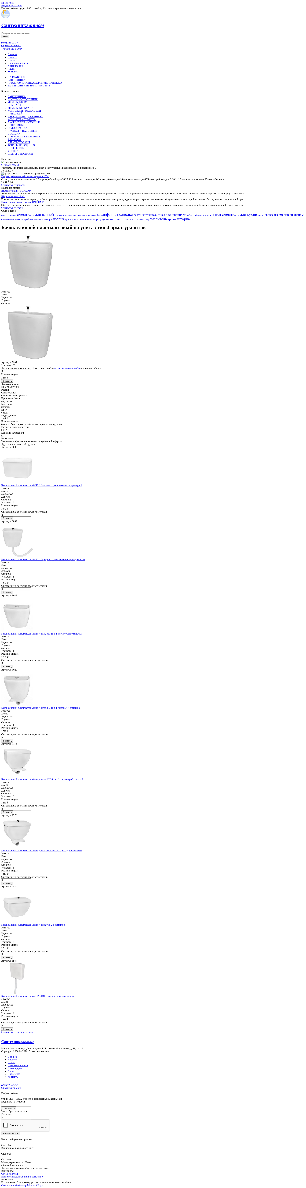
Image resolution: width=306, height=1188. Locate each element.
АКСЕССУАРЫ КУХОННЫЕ (24, 122)
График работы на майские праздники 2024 (25, 176)
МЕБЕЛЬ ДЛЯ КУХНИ (20, 108)
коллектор (204, 215)
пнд (132, 219)
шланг (119, 219)
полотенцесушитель (146, 214)
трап (50, 219)
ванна (67, 215)
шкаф (147, 219)
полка (127, 219)
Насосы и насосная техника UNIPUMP (22, 202)
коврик (59, 219)
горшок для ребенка (23, 219)
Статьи (11, 60)
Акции (11, 68)
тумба (195, 215)
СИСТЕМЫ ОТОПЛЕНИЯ (23, 99)
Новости (12, 57)
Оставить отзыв (9, 1173)
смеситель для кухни (240, 214)
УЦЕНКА (13, 151)
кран (67, 219)
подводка (125, 214)
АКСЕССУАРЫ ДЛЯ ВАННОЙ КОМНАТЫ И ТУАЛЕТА (25, 118)
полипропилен (176, 214)
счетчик (38, 219)
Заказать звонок (10, 1133)
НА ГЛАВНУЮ (16, 77)
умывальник (108, 219)
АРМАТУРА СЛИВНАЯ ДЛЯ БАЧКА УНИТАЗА (35, 82)
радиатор (60, 215)
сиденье (6, 219)
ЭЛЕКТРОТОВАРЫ (19, 142)
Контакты (13, 71)
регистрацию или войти (67, 368)
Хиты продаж (15, 65)
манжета (91, 215)
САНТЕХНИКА (17, 79)
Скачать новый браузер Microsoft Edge (22, 1185)
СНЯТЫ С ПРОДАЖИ (20, 153)
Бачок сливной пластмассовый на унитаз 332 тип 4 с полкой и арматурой (41, 707)
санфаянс (109, 214)
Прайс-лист (14, 1074)
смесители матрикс (9, 215)
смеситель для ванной (36, 214)
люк (80, 215)
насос (261, 215)
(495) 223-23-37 (9, 42)
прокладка (272, 214)
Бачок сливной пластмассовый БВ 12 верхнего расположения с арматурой (41, 485)
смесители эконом (291, 214)
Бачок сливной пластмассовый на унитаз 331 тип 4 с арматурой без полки (41, 633)
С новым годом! (10, 165)
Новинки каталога (18, 63)
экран (85, 215)
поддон (74, 215)
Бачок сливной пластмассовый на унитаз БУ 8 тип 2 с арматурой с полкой (41, 850)
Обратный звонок (11, 45)
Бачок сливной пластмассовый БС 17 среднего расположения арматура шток (43, 559)
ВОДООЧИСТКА (17, 128)
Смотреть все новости (13, 185)
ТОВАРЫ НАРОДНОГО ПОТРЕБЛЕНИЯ (21, 146)
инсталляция (139, 219)
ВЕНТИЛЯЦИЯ (17, 125)
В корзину (7, 381)
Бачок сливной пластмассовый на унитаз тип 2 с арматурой (33, 924)
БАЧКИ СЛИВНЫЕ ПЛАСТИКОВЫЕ (29, 85)
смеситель (158, 219)
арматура (99, 219)
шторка (183, 219)
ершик (172, 219)
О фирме (12, 54)
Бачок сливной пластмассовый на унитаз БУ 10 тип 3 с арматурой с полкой (42, 779)
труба (162, 214)
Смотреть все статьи (12, 208)
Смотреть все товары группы (17, 1032)
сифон (98, 215)
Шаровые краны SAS (13, 196)
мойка (189, 215)
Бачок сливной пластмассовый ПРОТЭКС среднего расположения (37, 996)
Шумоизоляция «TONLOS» (16, 190)
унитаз (216, 214)
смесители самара (82, 219)
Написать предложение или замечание (22, 1176)
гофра (45, 219)
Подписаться (9, 1108)
